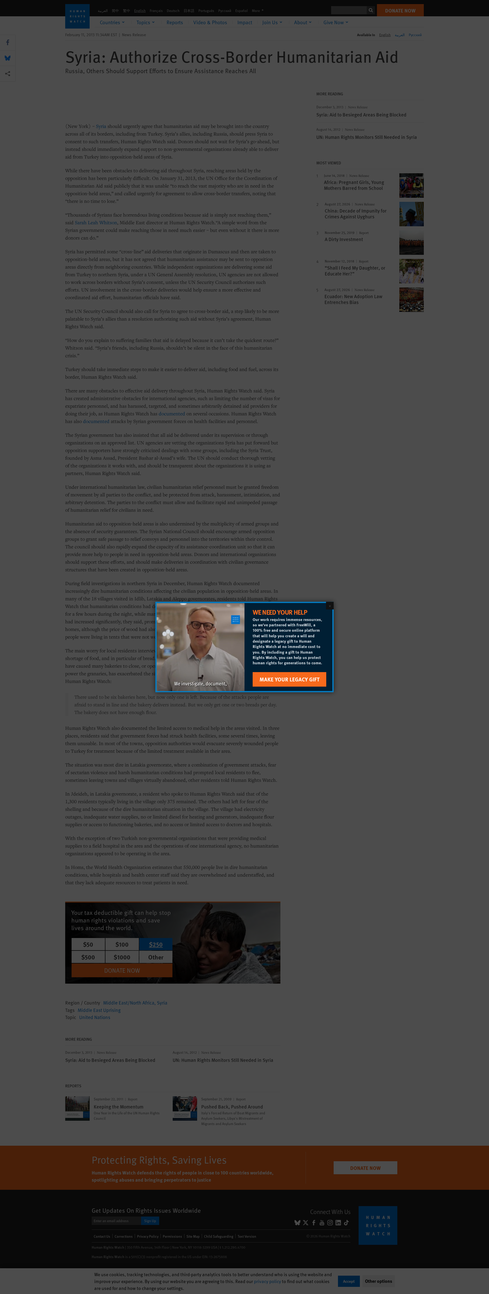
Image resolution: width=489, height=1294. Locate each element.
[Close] (330, 606)
